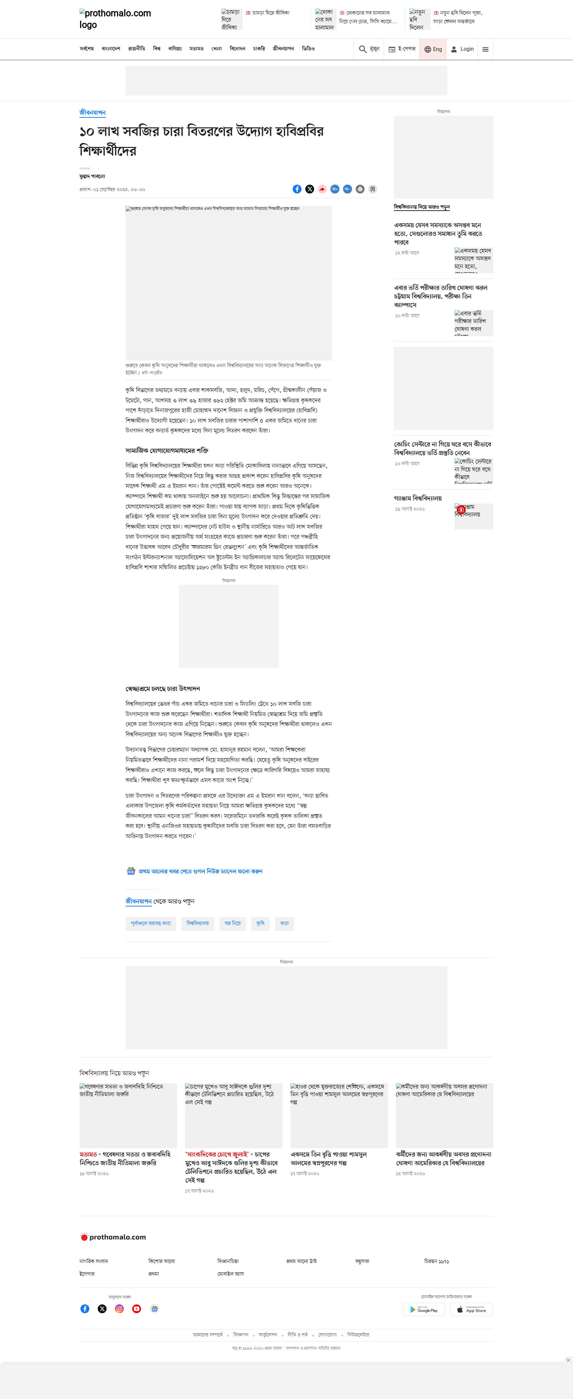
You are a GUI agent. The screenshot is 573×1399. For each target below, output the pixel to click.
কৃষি (261, 923)
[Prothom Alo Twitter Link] (105, 1309)
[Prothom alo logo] (113, 1239)
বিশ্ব (156, 49)
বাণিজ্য (175, 49)
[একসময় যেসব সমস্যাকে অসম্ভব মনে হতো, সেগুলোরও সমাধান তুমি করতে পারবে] (474, 260)
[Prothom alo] (124, 19)
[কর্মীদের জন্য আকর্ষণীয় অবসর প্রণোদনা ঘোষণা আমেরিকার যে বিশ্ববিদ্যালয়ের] (444, 1115)
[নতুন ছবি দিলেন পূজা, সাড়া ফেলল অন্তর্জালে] (420, 19)
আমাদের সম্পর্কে (208, 1335)
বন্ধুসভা (362, 1261)
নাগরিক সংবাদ (94, 1261)
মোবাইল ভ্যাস (231, 1274)
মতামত (197, 49)
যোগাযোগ (327, 1335)
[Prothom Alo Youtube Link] (140, 1309)
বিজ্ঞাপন (240, 1335)
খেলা (217, 49)
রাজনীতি (136, 49)
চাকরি (259, 49)
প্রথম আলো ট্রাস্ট (301, 1261)
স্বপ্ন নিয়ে (233, 923)
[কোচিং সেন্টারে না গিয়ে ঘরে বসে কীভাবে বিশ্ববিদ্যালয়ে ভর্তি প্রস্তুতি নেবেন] (474, 471)
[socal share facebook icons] (298, 193)
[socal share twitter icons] (310, 193)
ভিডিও (308, 49)
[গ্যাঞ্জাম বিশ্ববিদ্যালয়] (474, 516)
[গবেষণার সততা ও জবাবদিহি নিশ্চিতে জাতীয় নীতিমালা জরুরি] (128, 1115)
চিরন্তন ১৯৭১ (436, 1261)
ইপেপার (87, 1274)
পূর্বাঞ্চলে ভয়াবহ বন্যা (151, 923)
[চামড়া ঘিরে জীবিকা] (232, 19)
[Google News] (154, 1310)
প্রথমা (154, 1274)
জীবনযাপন (283, 49)
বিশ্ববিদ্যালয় (198, 923)
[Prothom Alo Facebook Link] (88, 1309)
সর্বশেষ (87, 49)
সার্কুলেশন (268, 1335)
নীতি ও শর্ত (298, 1335)
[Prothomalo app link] (424, 1310)
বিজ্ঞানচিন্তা (228, 1261)
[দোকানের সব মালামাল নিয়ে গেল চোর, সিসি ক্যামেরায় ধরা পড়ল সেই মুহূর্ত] (326, 19)
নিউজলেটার (358, 1335)
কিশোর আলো (162, 1261)
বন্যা (285, 923)
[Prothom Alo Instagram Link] (122, 1309)
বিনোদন (237, 49)
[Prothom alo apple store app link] (471, 1310)
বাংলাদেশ (111, 49)
